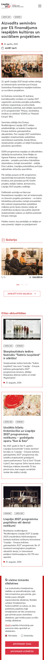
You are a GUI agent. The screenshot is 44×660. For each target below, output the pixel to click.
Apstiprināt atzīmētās (22, 651)
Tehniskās (12, 636)
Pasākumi (20, 346)
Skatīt (8, 625)
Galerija (37, 277)
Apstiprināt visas (22, 644)
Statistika (28, 636)
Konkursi (7, 513)
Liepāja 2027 (6, 17)
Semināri (18, 17)
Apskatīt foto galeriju (20, 294)
